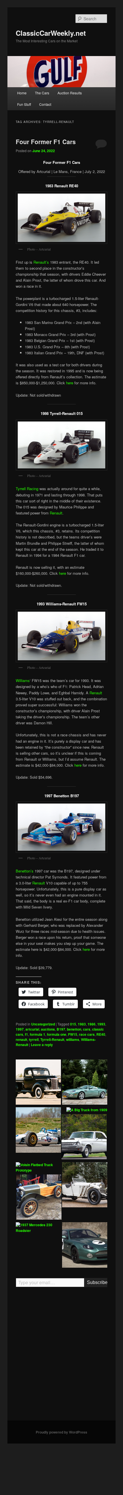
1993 (101, 1024)
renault (21, 1039)
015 (73, 1024)
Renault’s (41, 262)
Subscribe (97, 1282)
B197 (61, 1029)
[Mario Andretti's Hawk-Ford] (38, 1130)
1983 (82, 1024)
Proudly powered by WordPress (61, 1432)
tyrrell (34, 1039)
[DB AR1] (84, 1082)
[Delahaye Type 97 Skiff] (38, 1197)
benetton (74, 1029)
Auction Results (69, 92)
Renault (56, 513)
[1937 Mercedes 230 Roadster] (38, 1227)
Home (22, 92)
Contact (45, 104)
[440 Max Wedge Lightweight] (84, 1137)
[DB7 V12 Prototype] (84, 1245)
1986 (92, 1024)
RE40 (100, 1034)
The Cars (42, 92)
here (69, 382)
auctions (48, 1029)
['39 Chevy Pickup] (38, 1082)
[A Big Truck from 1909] (86, 1110)
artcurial (32, 1029)
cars (86, 1029)
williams (72, 1039)
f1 (26, 1034)
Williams (23, 680)
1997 (20, 1029)
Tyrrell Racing (27, 488)
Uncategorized (43, 1024)
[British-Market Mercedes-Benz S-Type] (84, 1185)
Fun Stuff (24, 104)
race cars (87, 1034)
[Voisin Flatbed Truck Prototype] (38, 1167)
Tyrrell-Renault (52, 1039)
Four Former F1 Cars (46, 141)
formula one (56, 1034)
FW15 (72, 1034)
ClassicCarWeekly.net (51, 33)
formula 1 (37, 1034)
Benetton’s (24, 871)
